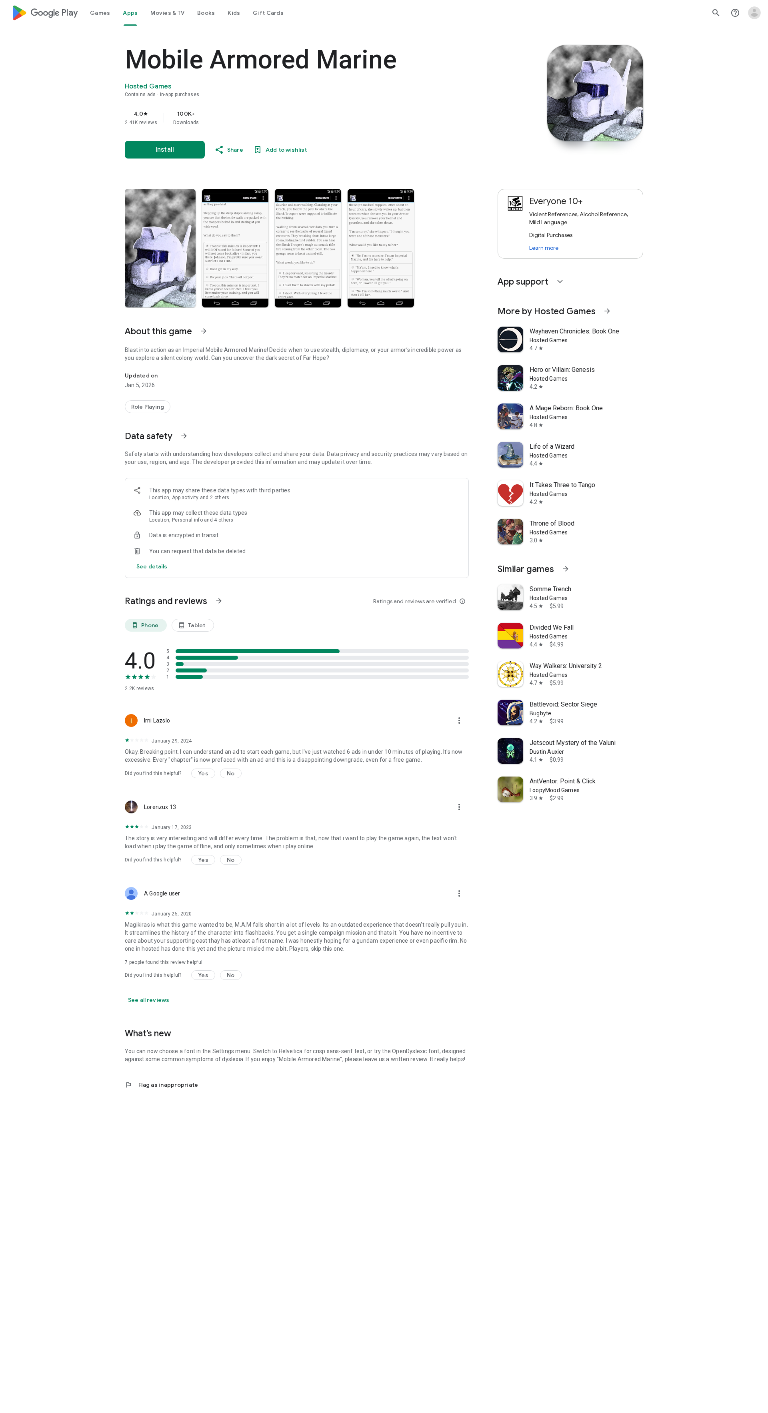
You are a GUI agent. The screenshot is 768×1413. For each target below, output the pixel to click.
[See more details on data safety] (152, 566)
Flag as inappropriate (161, 1084)
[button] (160, 248)
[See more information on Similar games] (565, 568)
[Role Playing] (147, 407)
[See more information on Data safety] (184, 436)
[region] (285, 117)
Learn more (543, 247)
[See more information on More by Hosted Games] (607, 311)
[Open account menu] (754, 12)
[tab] (100, 13)
